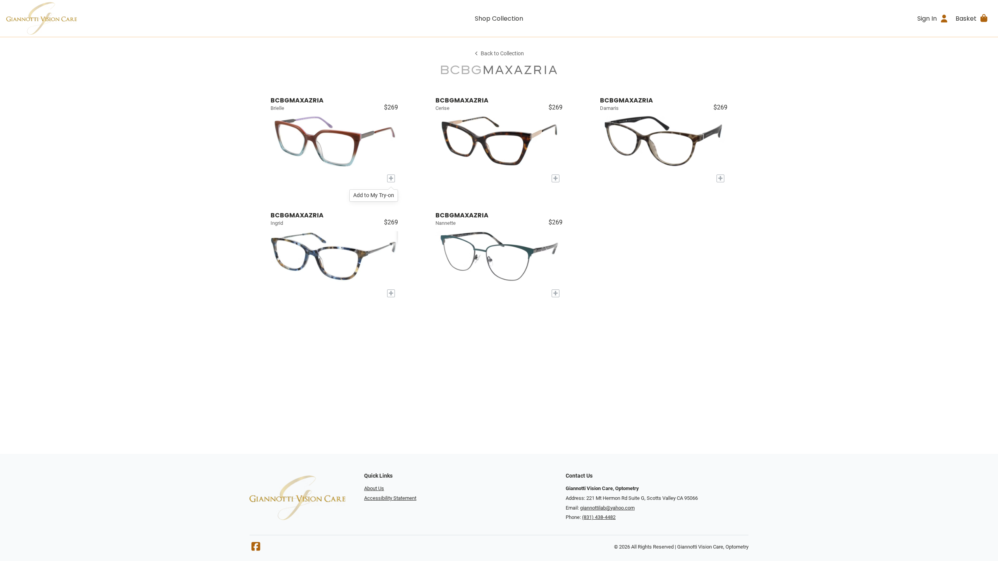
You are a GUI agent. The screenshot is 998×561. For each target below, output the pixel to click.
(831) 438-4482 (599, 517)
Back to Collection (502, 53)
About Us (374, 488)
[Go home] (129, 18)
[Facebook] (256, 548)
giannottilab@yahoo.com (607, 508)
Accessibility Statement (390, 498)
